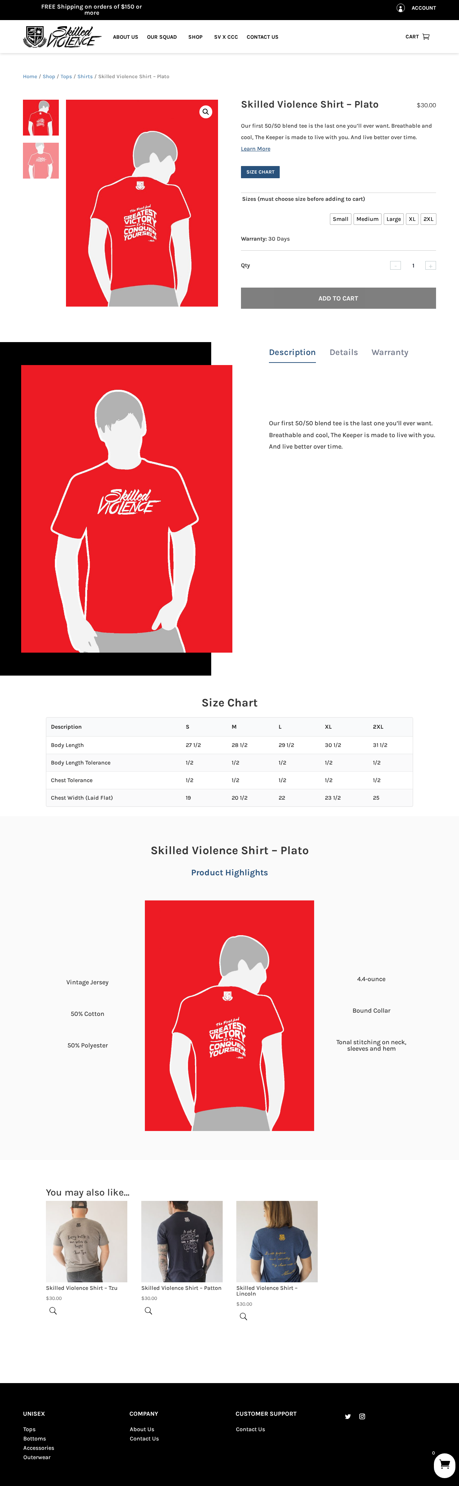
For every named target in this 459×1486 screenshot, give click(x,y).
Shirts (85, 77)
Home (30, 77)
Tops (66, 77)
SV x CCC (226, 37)
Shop (195, 37)
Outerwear (37, 1457)
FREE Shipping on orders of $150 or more (91, 9)
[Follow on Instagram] (362, 1416)
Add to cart (338, 298)
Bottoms (34, 1438)
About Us (125, 37)
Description (292, 352)
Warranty (390, 352)
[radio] (340, 219)
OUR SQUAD (162, 37)
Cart (412, 36)
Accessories (38, 1447)
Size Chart (260, 172)
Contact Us (263, 37)
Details (344, 352)
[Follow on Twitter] (348, 1416)
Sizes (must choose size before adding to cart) (303, 198)
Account (424, 8)
